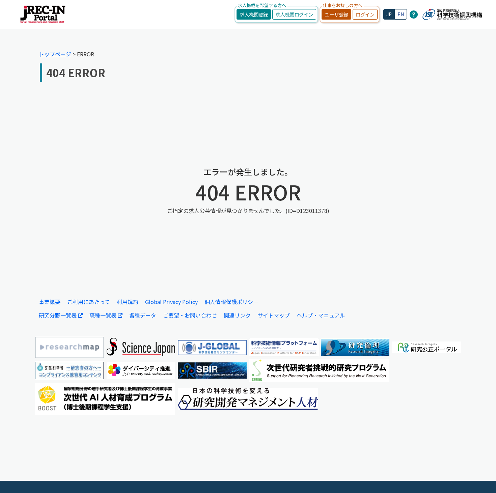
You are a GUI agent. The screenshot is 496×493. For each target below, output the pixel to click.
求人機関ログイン (294, 14)
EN (400, 14)
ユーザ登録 (336, 14)
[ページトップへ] (481, 478)
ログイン (365, 14)
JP (389, 14)
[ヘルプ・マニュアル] (414, 14)
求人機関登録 (254, 14)
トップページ (55, 54)
